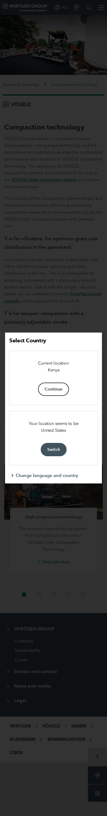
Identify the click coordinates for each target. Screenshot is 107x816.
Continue (53, 389)
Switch (53, 449)
